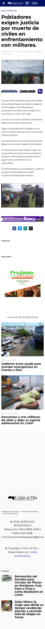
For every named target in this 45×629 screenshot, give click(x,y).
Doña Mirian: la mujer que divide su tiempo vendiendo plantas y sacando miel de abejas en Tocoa (29, 609)
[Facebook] (14, 228)
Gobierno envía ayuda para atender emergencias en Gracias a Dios (21, 367)
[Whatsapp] (25, 228)
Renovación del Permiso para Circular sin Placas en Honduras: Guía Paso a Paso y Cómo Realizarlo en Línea (29, 586)
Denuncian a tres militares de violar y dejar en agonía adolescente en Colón (20, 420)
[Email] (31, 228)
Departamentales (9, 11)
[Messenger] (20, 228)
